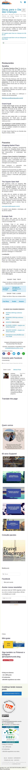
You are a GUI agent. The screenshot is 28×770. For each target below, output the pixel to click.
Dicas (21, 14)
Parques (7, 363)
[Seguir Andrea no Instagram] (21, 375)
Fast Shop (6, 301)
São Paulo (20, 363)
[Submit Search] (3, 574)
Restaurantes (15, 363)
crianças (4, 363)
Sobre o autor (7, 369)
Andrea (6, 14)
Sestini (14, 301)
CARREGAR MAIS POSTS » (12, 693)
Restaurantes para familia (7, 17)
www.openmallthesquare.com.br (11, 206)
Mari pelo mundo (8, 582)
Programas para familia (20, 16)
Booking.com (5, 568)
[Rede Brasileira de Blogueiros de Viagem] (10, 734)
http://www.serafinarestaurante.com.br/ (12, 98)
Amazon (21, 301)
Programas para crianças (8, 16)
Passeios (11, 363)
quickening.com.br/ (16, 763)
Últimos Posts (17, 369)
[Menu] (25, 2)
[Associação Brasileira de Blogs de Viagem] (9, 706)
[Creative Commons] (5, 715)
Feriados (24, 14)
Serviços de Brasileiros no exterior (16, 289)
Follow (4, 634)
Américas (17, 14)
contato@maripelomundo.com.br (14, 348)
